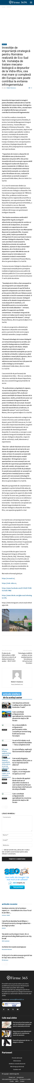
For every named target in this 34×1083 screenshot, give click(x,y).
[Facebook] (4, 642)
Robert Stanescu (11, 88)
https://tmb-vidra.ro (9, 583)
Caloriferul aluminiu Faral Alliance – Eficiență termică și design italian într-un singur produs (16, 923)
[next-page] (6, 807)
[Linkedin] (8, 642)
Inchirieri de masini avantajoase (14, 947)
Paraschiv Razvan (7, 949)
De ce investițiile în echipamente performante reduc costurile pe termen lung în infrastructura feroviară (21, 730)
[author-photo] (17, 679)
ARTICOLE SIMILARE (11, 694)
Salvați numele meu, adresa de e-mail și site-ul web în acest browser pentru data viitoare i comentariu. (15, 852)
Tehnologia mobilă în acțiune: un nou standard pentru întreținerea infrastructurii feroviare (25, 658)
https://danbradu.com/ (17, 684)
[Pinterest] (17, 642)
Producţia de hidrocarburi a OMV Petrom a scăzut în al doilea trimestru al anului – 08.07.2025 (9, 657)
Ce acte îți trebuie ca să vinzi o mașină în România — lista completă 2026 (22, 742)
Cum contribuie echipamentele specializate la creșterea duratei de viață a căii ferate (21, 716)
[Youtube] (18, 1009)
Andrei (4, 928)
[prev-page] (3, 807)
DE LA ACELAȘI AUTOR (12, 697)
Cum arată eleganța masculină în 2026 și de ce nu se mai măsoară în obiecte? (22, 761)
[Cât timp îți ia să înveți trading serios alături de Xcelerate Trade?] (6, 705)
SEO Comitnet (5, 941)
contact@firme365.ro (17, 999)
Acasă (3, 7)
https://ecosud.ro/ (8, 578)
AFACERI (9, 7)
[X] (21, 642)
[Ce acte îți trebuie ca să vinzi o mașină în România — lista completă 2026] (6, 742)
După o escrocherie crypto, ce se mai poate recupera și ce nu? (21, 771)
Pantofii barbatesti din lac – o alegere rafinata (22, 1041)
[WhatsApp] (12, 642)
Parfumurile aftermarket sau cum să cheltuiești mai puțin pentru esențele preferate (22, 1024)
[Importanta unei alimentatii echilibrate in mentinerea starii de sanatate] (6, 1033)
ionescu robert (6, 915)
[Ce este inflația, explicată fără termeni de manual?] (6, 753)
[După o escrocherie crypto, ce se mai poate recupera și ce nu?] (6, 774)
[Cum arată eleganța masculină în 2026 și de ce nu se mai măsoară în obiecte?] (6, 764)
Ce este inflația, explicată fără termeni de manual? (22, 750)
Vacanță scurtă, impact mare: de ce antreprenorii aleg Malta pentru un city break (17, 936)
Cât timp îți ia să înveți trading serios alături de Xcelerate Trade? (21, 705)
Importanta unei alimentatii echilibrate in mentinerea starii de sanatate (22, 1033)
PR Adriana (5, 960)
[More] (26, 642)
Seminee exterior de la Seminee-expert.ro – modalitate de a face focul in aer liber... (16, 910)
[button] (31, 2)
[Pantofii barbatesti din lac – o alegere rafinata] (6, 1042)
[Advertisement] (17, 26)
